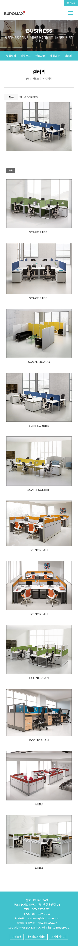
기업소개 (16, 936)
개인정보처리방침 (36, 936)
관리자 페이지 (58, 936)
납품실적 (11, 55)
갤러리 (68, 55)
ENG (72, 3)
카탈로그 (25, 55)
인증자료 (40, 55)
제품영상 (54, 55)
